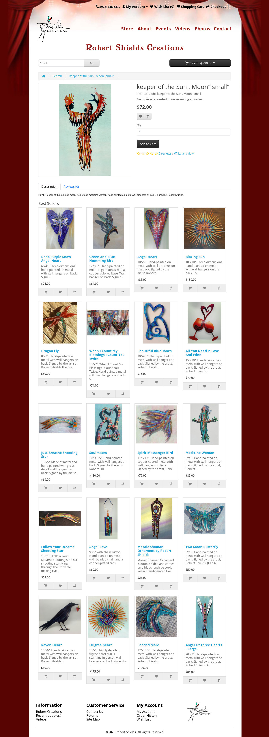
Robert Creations (49, 711)
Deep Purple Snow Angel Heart (56, 259)
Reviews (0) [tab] (71, 187)
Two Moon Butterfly (202, 547)
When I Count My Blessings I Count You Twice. (107, 355)
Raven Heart (51, 645)
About (144, 28)
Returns (92, 715)
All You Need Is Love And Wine (202, 353)
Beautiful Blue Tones (154, 351)
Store (127, 28)
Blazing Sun (195, 257)
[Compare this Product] (148, 116)
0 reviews (165, 153)
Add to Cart (148, 144)
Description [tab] (49, 187)
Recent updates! (48, 715)
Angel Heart (147, 257)
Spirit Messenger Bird (155, 452)
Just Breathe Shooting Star (59, 454)
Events (163, 28)
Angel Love (98, 547)
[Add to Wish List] (140, 116)
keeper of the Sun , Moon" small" (91, 76)
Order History (147, 715)
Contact (222, 28)
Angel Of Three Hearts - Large (204, 647)
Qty (139, 125)
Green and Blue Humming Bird (102, 259)
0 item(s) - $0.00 (200, 63)
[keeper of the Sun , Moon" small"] (85, 131)
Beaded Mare (148, 645)
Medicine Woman (200, 452)
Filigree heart (100, 645)
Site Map (93, 719)
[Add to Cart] (45, 292)
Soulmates (98, 452)
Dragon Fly (50, 351)
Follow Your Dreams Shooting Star (57, 549)
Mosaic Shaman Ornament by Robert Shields (154, 551)
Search (57, 76)
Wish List (144, 719)
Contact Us (94, 711)
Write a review (184, 153)
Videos (182, 28)
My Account (146, 711)
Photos (202, 28)
